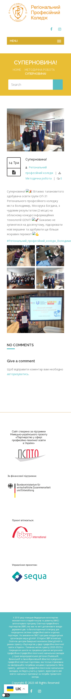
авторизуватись (18, 374)
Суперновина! (36, 159)
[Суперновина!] (35, 150)
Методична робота (40, 69)
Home (17, 69)
